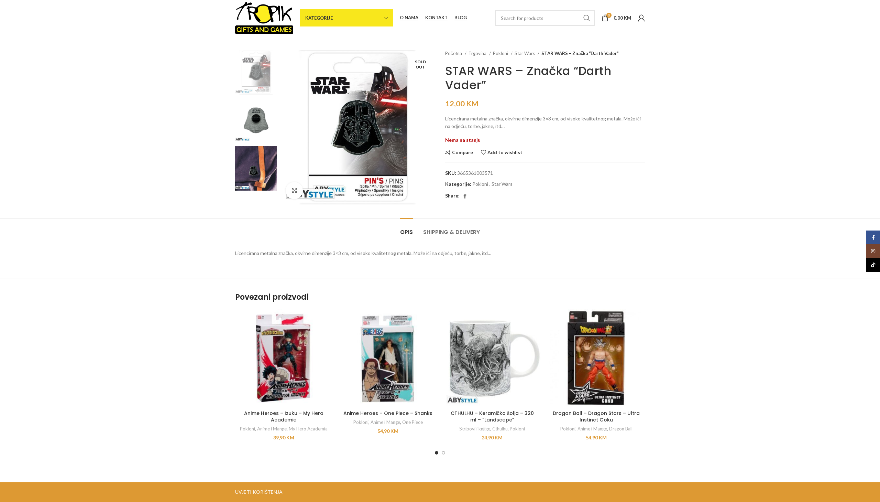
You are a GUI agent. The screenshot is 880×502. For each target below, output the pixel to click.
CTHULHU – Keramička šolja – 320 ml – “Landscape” (492, 417)
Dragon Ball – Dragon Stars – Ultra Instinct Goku (596, 417)
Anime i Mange (272, 428)
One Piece (412, 422)
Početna (454, 53)
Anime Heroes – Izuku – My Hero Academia (283, 417)
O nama (409, 17)
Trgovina (478, 53)
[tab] (406, 228)
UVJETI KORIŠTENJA (259, 492)
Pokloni (501, 53)
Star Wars (525, 53)
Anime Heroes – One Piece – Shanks (387, 413)
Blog (460, 17)
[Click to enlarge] (294, 190)
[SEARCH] (587, 18)
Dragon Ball (620, 428)
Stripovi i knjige (474, 428)
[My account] (641, 18)
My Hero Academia (308, 428)
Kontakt (436, 17)
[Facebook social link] (465, 196)
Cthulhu (500, 428)
